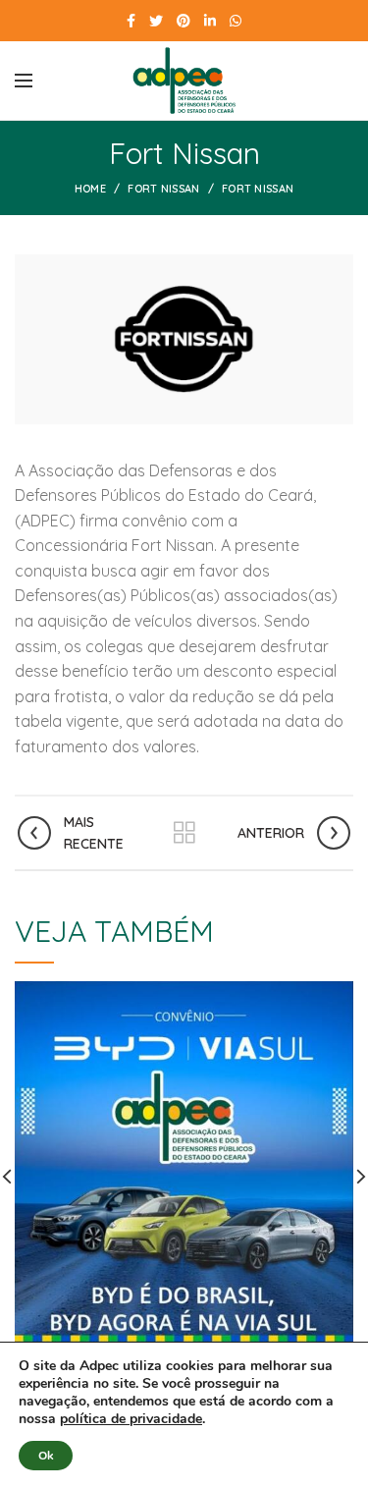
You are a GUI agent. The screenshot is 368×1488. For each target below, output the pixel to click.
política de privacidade (131, 1418)
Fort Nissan (163, 188)
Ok (45, 1455)
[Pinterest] (183, 20)
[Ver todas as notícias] (184, 833)
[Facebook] (131, 20)
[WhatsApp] (235, 20)
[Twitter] (156, 20)
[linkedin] (210, 20)
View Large (338, 996)
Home (90, 188)
